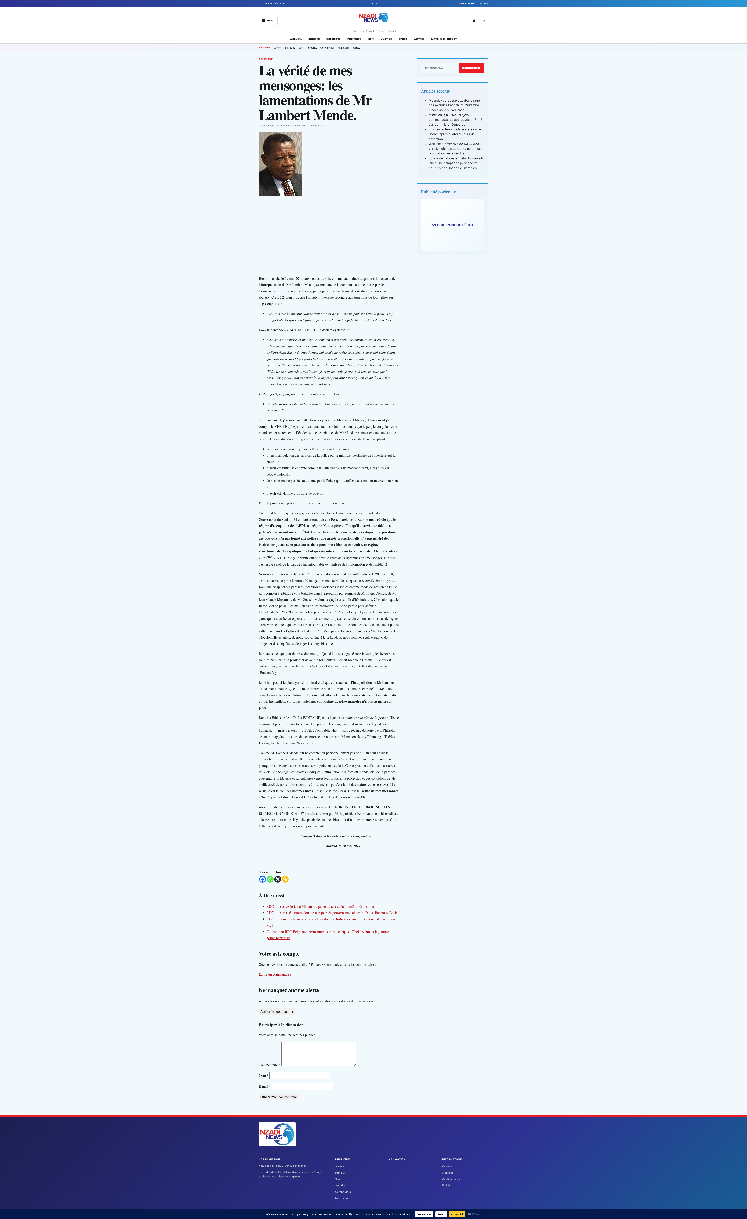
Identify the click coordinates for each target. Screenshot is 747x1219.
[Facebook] (262, 879)
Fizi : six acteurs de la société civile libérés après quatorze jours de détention (455, 134)
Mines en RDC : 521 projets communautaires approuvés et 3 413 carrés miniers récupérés (456, 119)
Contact (447, 1166)
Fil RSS (484, 3)
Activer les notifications (277, 1011)
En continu (469, 3)
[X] (277, 879)
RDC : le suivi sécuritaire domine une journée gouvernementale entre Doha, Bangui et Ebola (332, 912)
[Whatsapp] (270, 879)
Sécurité (312, 47)
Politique (354, 39)
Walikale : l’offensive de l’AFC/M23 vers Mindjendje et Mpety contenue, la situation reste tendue (455, 148)
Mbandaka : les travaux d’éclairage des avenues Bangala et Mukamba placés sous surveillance (454, 105)
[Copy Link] (285, 879)
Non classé (343, 47)
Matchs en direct (444, 39)
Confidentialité (451, 1179)
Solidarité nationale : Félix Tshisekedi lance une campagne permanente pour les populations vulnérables (456, 163)
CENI (371, 39)
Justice (386, 39)
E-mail (265, 1086)
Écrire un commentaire (275, 974)
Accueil (296, 39)
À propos (447, 1172)
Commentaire (270, 1064)
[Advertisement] (333, 244)
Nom (263, 1075)
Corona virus (327, 47)
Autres (419, 39)
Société (314, 39)
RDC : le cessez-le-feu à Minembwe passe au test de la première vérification (320, 906)
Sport (403, 39)
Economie (333, 39)
